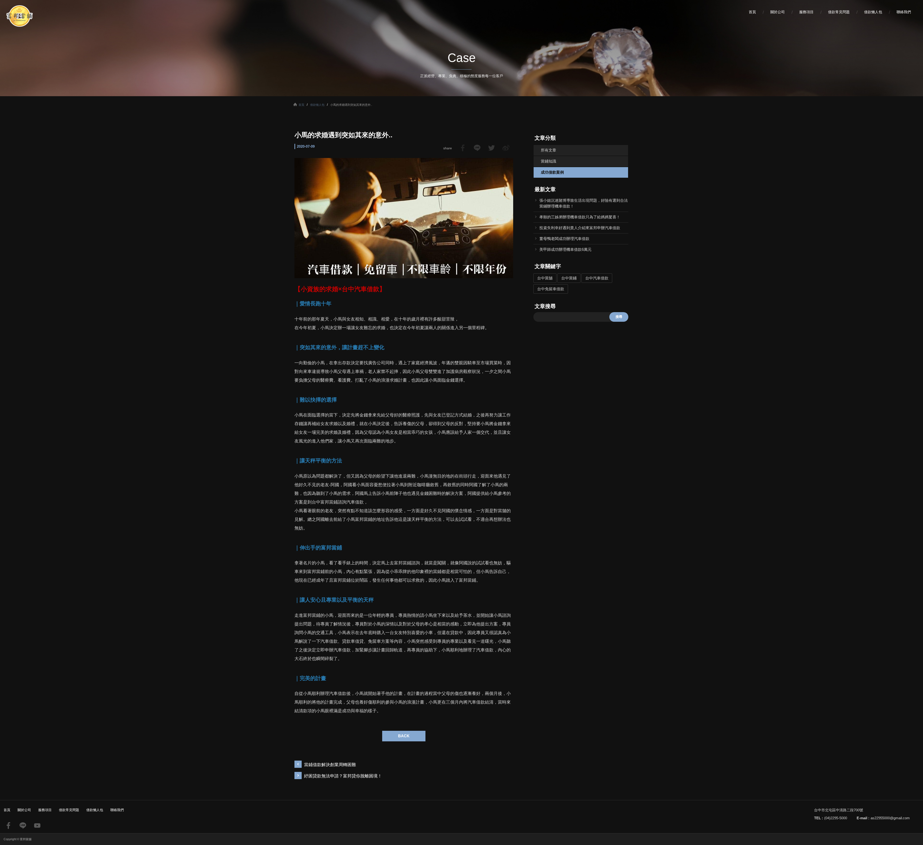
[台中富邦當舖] (19, 16)
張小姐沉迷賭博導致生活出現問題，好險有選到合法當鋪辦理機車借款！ (583, 203)
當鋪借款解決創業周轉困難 (330, 764)
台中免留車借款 (550, 289)
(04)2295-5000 (835, 818)
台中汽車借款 (596, 278)
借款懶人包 (873, 12)
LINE (477, 147)
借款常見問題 (839, 12)
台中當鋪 (569, 278)
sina (506, 147)
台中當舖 (545, 278)
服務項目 (806, 12)
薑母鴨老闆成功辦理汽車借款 (564, 239)
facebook (462, 147)
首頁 (752, 12)
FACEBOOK (8, 825)
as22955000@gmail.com (890, 818)
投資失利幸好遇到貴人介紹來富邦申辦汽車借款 (579, 228)
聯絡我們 (904, 12)
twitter (491, 147)
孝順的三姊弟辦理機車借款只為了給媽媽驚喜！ (579, 217)
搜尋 (619, 317)
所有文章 (548, 150)
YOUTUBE (37, 825)
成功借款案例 (552, 172)
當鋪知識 (548, 161)
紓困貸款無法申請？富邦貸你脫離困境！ (343, 776)
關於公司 (777, 12)
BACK (404, 736)
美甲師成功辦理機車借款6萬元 (565, 249)
